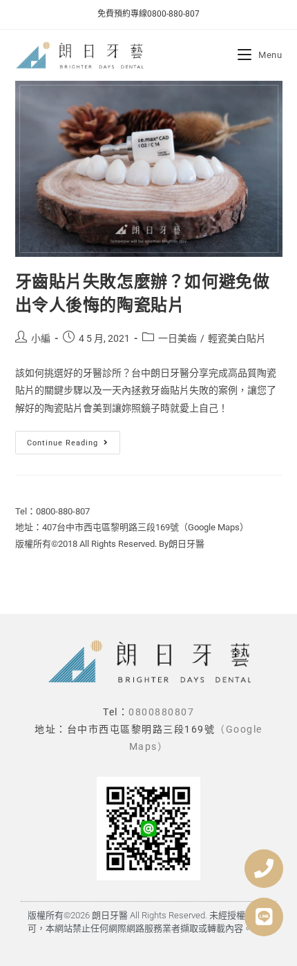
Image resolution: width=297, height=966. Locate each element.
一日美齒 (177, 338)
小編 (40, 338)
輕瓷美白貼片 (237, 338)
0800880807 (161, 711)
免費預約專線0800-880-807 (148, 14)
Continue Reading (72, 439)
